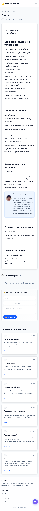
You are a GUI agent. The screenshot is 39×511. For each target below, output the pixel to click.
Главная (3, 11)
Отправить (10, 317)
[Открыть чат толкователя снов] (35, 501)
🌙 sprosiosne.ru (10, 3)
